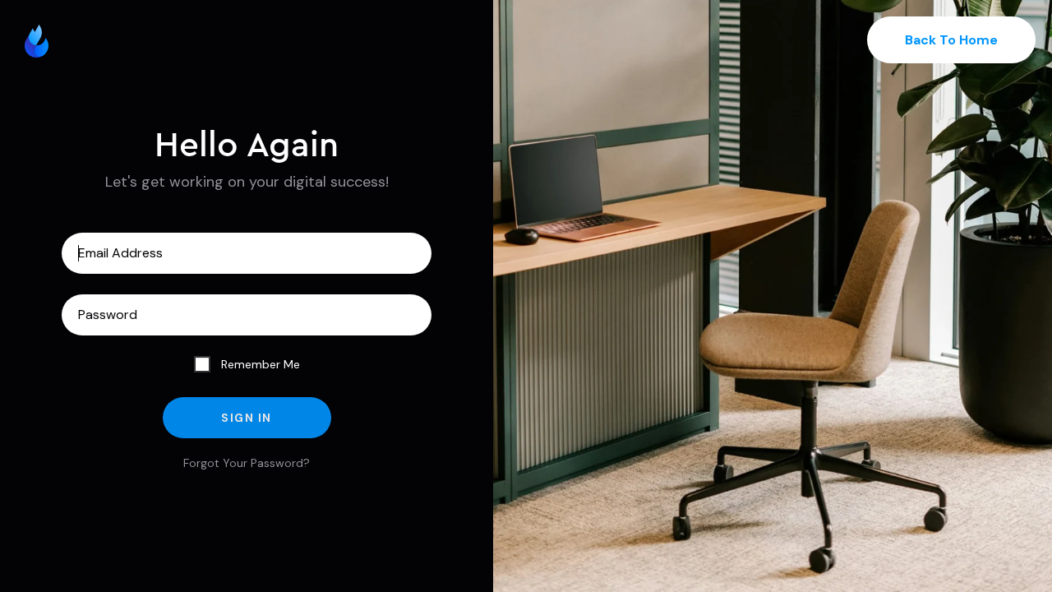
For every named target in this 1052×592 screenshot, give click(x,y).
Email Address (246, 253)
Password (246, 314)
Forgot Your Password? (246, 463)
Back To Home (951, 40)
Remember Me (259, 364)
